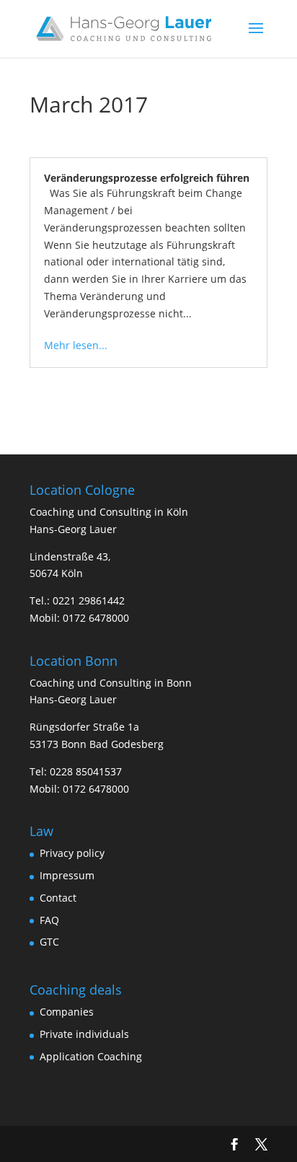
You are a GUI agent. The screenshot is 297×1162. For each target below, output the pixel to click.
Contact (58, 897)
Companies (67, 1011)
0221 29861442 (89, 600)
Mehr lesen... (75, 345)
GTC (49, 941)
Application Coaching (91, 1056)
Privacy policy (72, 853)
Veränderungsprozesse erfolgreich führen (146, 178)
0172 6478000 (96, 618)
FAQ (49, 920)
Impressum (67, 875)
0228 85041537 (86, 771)
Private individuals (84, 1034)
